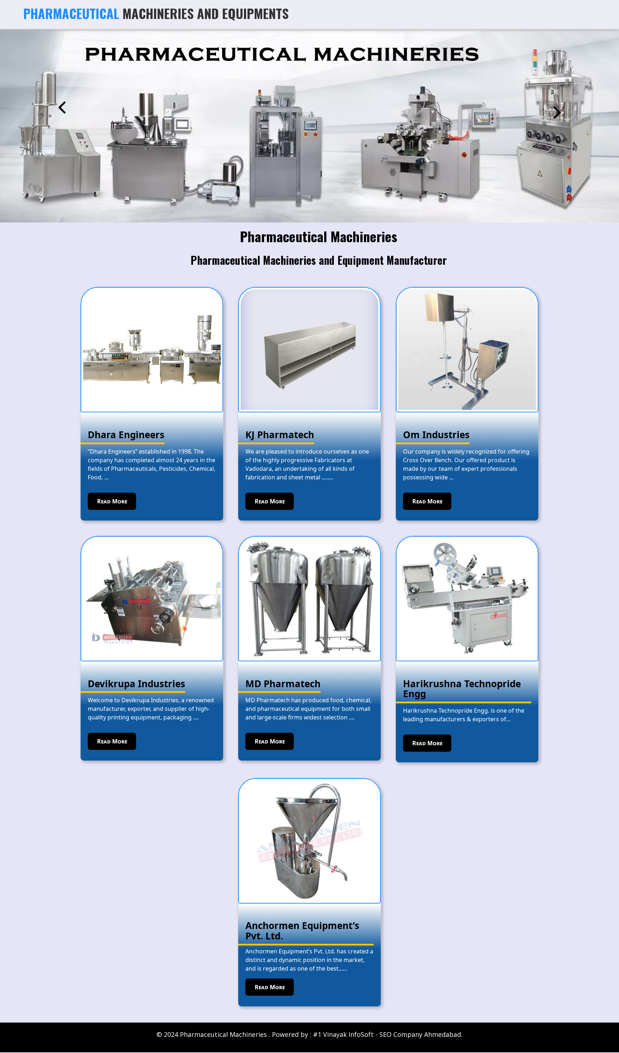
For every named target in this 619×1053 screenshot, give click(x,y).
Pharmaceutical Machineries (318, 236)
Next (557, 112)
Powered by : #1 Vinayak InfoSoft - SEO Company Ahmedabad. (367, 1034)
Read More (112, 501)
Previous (62, 107)
